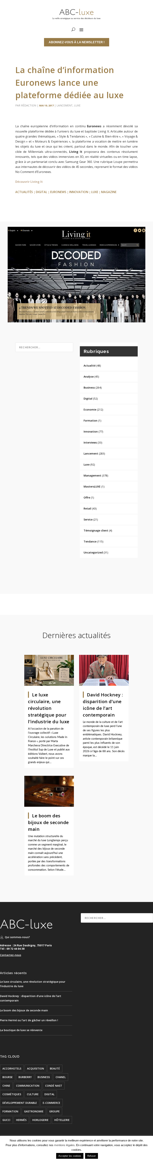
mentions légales (64, 1145)
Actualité (90, 365)
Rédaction (28, 105)
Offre (87, 497)
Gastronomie (33, 1111)
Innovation (91, 431)
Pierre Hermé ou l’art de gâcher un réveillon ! (29, 1020)
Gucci (6, 1120)
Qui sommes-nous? (17, 937)
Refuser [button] (91, 1155)
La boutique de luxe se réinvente (21, 1030)
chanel (61, 1077)
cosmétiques (11, 1094)
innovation (78, 192)
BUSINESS (44, 1077)
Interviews (90, 442)
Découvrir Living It (29, 182)
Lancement (65, 105)
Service (88, 519)
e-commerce (51, 1103)
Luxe (77, 105)
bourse (7, 1077)
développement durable (19, 1103)
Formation (90, 420)
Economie (90, 409)
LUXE (94, 192)
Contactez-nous (10, 955)
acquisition (35, 1068)
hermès (21, 1120)
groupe (54, 1111)
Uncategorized (93, 552)
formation (10, 1111)
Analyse (89, 376)
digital (41, 192)
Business (89, 387)
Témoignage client (96, 530)
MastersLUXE (92, 486)
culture (33, 1094)
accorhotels (11, 1068)
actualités (24, 192)
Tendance (90, 541)
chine (6, 1085)
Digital (88, 398)
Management (92, 475)
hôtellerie (62, 1120)
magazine (108, 192)
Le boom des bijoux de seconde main (48, 822)
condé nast (53, 1085)
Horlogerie (40, 1120)
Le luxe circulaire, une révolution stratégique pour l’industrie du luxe (48, 708)
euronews (58, 192)
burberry (25, 1077)
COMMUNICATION (27, 1085)
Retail (87, 508)
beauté (55, 1068)
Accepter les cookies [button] (69, 1155)
